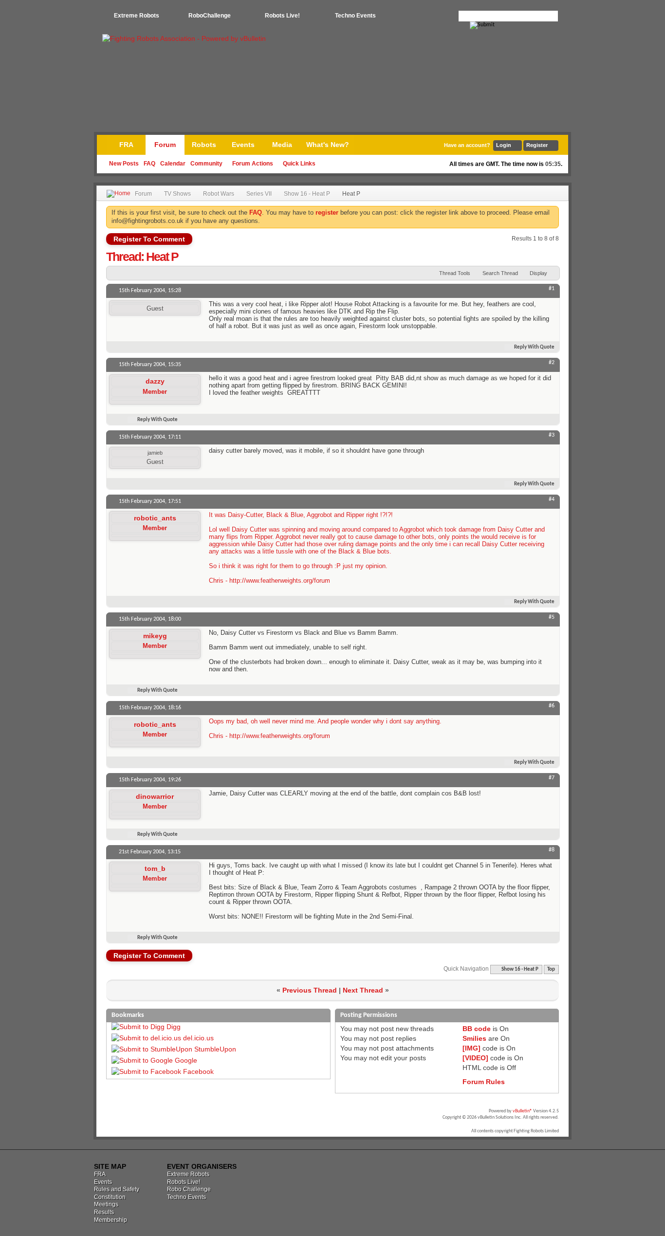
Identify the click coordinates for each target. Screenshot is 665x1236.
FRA (126, 144)
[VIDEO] (475, 1058)
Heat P (162, 256)
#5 (551, 617)
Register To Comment (149, 239)
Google (186, 1060)
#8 (551, 850)
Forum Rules (483, 1082)
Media (282, 144)
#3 (551, 435)
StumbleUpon (215, 1049)
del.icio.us (198, 1038)
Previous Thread (309, 990)
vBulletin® (522, 1111)
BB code (476, 1029)
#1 (551, 289)
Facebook (198, 1071)
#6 (551, 706)
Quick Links (299, 163)
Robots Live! (282, 15)
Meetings (106, 1204)
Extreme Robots (136, 15)
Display (538, 273)
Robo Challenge (189, 1189)
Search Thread (500, 273)
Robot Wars (218, 193)
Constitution (110, 1197)
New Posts (124, 163)
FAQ (149, 163)
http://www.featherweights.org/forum (279, 580)
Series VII (259, 193)
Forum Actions (252, 163)
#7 (551, 778)
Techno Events (355, 15)
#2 (551, 363)
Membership (110, 1220)
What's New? (327, 144)
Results (104, 1212)
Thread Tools (454, 273)
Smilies (474, 1038)
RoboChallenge (209, 15)
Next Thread (363, 990)
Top (551, 969)
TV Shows (177, 193)
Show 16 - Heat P (307, 193)
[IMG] (471, 1048)
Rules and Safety (116, 1189)
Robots (204, 144)
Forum (165, 144)
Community (206, 163)
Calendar (172, 163)
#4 (551, 499)
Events (243, 144)
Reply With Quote (534, 347)
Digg (173, 1027)
